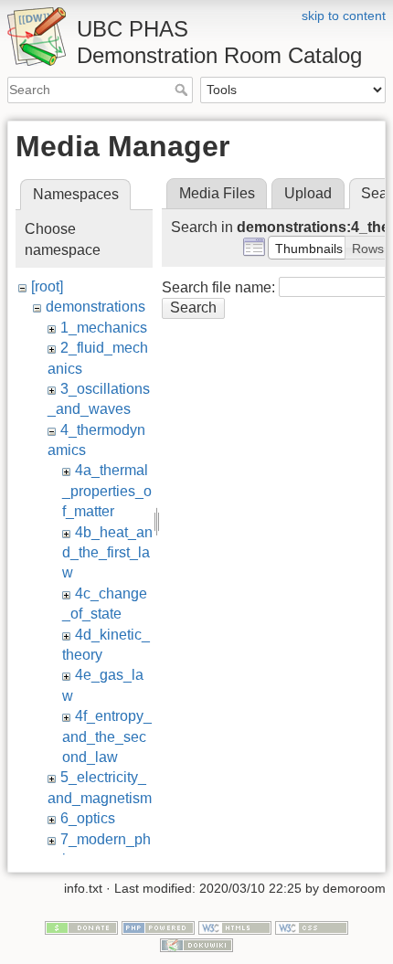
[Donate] (81, 926)
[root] (47, 286)
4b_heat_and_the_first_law (107, 552)
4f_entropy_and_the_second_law (107, 736)
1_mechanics (103, 327)
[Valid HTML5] (234, 926)
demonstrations (95, 306)
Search (183, 89)
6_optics (87, 818)
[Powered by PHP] (158, 926)
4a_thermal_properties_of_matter (107, 490)
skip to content (344, 15)
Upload (308, 193)
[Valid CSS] (311, 926)
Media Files (217, 193)
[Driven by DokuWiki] (196, 945)
